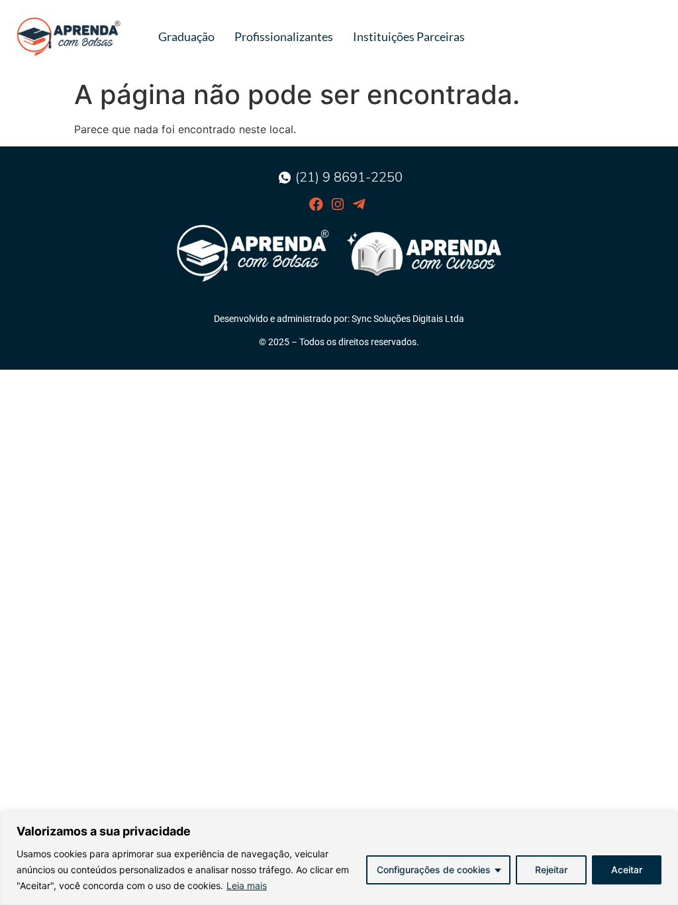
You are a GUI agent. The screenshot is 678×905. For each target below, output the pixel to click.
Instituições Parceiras (409, 36)
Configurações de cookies (434, 869)
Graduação (186, 36)
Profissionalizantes (283, 36)
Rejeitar (551, 869)
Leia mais (246, 885)
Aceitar (626, 869)
